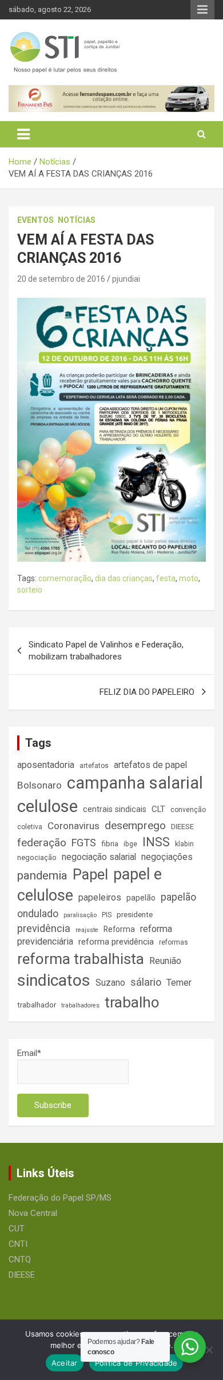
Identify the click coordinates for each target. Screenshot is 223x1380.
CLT (158, 809)
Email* (29, 1053)
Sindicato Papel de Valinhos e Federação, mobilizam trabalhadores (106, 650)
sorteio (29, 589)
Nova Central (33, 1213)
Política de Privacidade (136, 1362)
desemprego (135, 825)
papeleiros (99, 897)
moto (188, 578)
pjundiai (126, 278)
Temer (179, 982)
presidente (135, 914)
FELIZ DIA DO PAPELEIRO (146, 692)
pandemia (42, 875)
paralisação (80, 915)
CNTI (18, 1244)
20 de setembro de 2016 (61, 278)
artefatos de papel (150, 764)
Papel (90, 874)
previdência (43, 928)
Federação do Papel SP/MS (60, 1198)
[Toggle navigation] (23, 134)
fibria (109, 843)
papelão (141, 897)
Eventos (35, 220)
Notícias (76, 220)
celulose (47, 806)
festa (166, 578)
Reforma (119, 929)
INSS (156, 842)
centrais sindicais (114, 809)
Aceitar (64, 1362)
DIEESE (182, 826)
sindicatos (53, 980)
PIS (107, 915)
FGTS (83, 843)
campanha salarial (135, 783)
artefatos (94, 766)
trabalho (132, 1002)
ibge (130, 844)
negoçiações (167, 856)
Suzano (110, 982)
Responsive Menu (202, 9)
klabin (184, 844)
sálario (145, 982)
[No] (208, 1349)
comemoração (64, 578)
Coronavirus (73, 825)
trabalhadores (80, 1005)
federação (41, 842)
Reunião (165, 960)
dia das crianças (124, 578)
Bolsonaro (39, 785)
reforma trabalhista (80, 958)
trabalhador (36, 1005)
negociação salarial (99, 856)
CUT (17, 1228)
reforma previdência (116, 942)
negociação (37, 857)
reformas (173, 942)
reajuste (86, 930)
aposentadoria (45, 764)
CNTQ (20, 1259)
